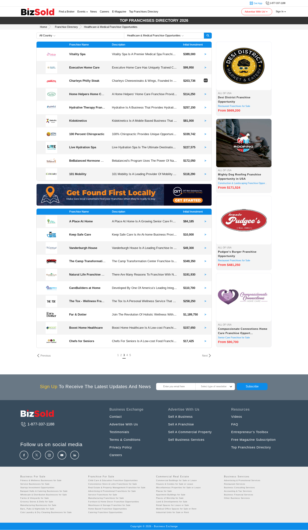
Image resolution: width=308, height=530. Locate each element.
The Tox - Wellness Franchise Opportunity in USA (104, 301)
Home (44, 26)
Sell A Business (180, 416)
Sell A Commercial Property (190, 432)
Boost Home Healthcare (86, 327)
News (93, 11)
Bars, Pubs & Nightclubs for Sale (37, 509)
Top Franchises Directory (143, 11)
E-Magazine (119, 11)
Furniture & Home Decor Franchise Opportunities (113, 502)
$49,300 (188, 248)
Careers (104, 11)
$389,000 (189, 54)
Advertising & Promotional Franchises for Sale (112, 491)
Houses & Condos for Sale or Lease (174, 484)
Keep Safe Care (80, 234)
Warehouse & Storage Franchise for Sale (109, 505)
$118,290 (189, 174)
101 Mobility (77, 174)
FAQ (234, 424)
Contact (115, 416)
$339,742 (189, 134)
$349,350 (189, 261)
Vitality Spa (77, 54)
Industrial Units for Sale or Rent (172, 512)
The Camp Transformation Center (92, 261)
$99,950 (188, 67)
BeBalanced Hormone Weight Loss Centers (99, 160)
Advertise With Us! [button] (255, 11)
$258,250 (189, 301)
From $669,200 (229, 110)
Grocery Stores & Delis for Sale (36, 502)
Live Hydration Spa (82, 147)
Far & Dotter (78, 314)
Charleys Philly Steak (84, 80)
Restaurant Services (234, 484)
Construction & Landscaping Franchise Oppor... (242, 183)
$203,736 (189, 80)
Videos (236, 416)
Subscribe (252, 386)
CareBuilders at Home (84, 288)
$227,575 (189, 147)
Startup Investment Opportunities (37, 487)
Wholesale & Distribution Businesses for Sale (43, 495)
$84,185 (188, 221)
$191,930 (189, 274)
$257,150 (189, 107)
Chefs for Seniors (81, 341)
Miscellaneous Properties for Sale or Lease (178, 487)
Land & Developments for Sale (171, 502)
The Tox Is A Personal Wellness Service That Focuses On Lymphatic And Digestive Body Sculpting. (178, 301)
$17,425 (188, 341)
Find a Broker (67, 11)
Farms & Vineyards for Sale (34, 498)
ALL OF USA (225, 93)
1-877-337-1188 (40, 424)
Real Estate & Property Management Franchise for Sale (116, 487)
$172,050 (189, 160)
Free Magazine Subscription (253, 439)
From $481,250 (229, 265)
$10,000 (188, 234)
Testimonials (119, 432)
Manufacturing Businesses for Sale (38, 505)
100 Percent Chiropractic (86, 134)
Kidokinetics (78, 120)
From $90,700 (228, 342)
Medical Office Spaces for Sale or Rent (176, 509)
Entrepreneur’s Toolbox (249, 432)
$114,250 (189, 94)
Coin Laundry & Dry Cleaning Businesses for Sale (46, 512)
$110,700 (189, 288)
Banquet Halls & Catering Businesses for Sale (44, 491)
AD (205, 80)
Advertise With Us (123, 424)
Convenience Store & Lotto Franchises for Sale (112, 484)
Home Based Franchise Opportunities (107, 509)
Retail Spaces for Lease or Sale (172, 505)
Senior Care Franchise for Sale (234, 337)
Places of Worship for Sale (170, 498)
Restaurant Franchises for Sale (234, 106)
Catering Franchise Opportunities (105, 512)
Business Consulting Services (239, 487)
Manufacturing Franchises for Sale (106, 498)
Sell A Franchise (181, 424)
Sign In (280, 11)
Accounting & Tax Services (238, 491)
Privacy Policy (120, 447)
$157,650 (189, 327)
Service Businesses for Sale (35, 484)
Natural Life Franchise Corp (88, 274)
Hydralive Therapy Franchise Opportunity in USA (103, 107)
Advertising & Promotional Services (242, 480)
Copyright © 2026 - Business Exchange (154, 526)
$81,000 (188, 120)
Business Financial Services (238, 495)
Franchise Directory (66, 26)
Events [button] (81, 11)
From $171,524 (229, 187)
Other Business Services (237, 498)
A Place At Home (81, 221)
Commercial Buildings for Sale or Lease (176, 480)
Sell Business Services (186, 439)
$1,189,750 (190, 314)
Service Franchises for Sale (102, 495)
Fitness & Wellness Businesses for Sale (40, 480)
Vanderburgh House (83, 248)
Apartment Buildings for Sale (170, 495)
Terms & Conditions (124, 439)
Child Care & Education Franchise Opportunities (113, 480)
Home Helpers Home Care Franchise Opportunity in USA (109, 94)
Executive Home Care (84, 67)
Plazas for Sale (164, 491)
